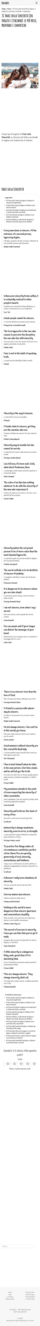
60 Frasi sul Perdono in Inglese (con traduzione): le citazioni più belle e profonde (21, 211)
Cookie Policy (29, 1299)
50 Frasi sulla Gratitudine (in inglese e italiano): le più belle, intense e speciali (20, 1042)
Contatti (20, 1318)
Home (4, 9)
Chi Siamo (10, 1297)
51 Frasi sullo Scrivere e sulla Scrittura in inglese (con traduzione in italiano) (21, 1037)
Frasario (5, 3)
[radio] (7, 1064)
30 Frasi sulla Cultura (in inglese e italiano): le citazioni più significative (20, 202)
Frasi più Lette (30, 1292)
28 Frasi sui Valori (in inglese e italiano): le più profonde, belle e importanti (20, 1023)
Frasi (9, 9)
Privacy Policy (30, 1297)
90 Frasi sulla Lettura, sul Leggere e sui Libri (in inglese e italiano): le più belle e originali (20, 1032)
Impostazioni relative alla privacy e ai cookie (20, 1321)
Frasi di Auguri (30, 1295)
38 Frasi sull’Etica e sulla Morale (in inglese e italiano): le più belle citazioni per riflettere (20, 221)
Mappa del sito (10, 1299)
